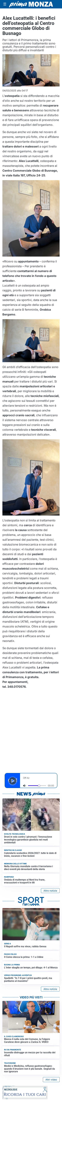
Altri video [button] (51, 1079)
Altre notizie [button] (50, 890)
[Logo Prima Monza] (31, 4)
